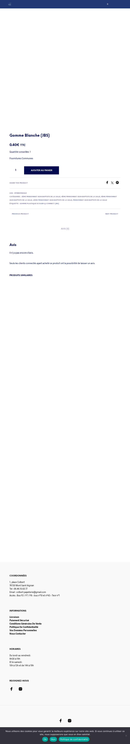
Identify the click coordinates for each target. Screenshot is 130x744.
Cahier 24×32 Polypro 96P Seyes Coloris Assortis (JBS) (105, 514)
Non (53, 739)
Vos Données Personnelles (23, 630)
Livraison (14, 617)
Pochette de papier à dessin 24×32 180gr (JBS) (19, 514)
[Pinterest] (118, 183)
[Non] (126, 735)
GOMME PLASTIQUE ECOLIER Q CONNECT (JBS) (39, 204)
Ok (45, 739)
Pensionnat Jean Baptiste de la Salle (90, 200)
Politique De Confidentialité (24, 627)
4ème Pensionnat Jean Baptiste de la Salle (80, 197)
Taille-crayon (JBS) (46, 512)
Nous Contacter (18, 633)
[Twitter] (113, 183)
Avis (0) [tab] (65, 229)
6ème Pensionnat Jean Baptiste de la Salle (52, 200)
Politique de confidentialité (74, 739)
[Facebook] (108, 183)
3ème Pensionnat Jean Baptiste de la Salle (41, 197)
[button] (105, 4)
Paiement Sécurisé (19, 620)
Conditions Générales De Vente (26, 623)
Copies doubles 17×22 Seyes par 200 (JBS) (76, 514)
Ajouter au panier (26, 535)
